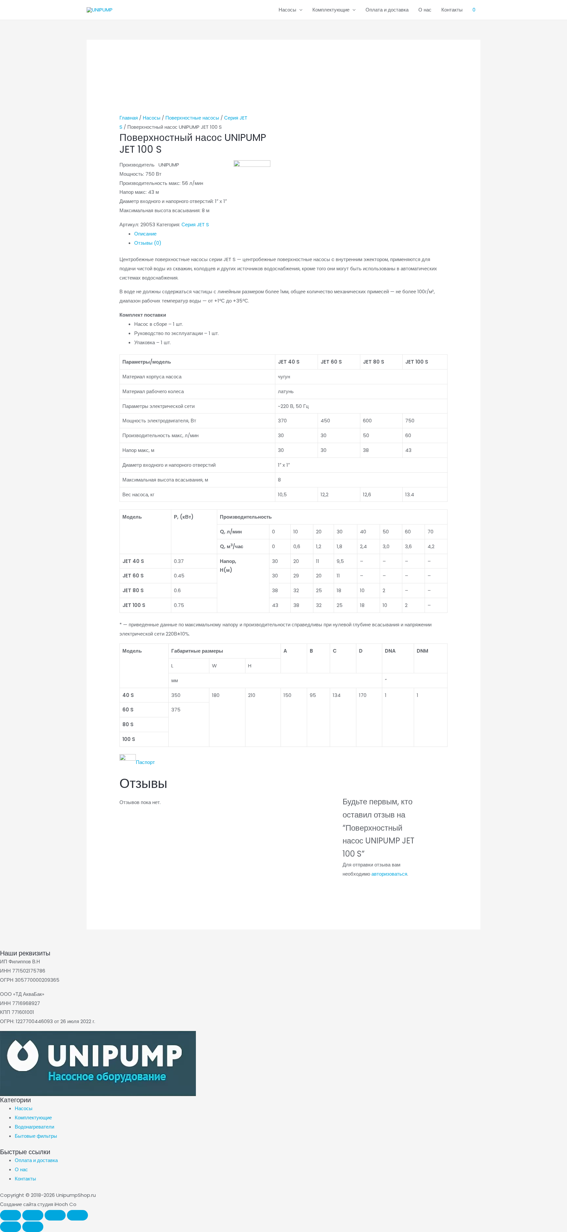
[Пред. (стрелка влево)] (10, 1226)
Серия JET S (195, 224)
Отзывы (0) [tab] (147, 242)
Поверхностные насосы (192, 117)
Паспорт (145, 762)
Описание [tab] (145, 233)
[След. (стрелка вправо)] (32, 1226)
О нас (424, 9)
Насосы (287, 9)
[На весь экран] (32, 1215)
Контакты (452, 9)
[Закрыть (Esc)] (77, 1215)
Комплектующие (330, 9)
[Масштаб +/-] (10, 1215)
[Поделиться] (55, 1215)
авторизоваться (389, 873)
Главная (128, 117)
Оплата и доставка (387, 9)
